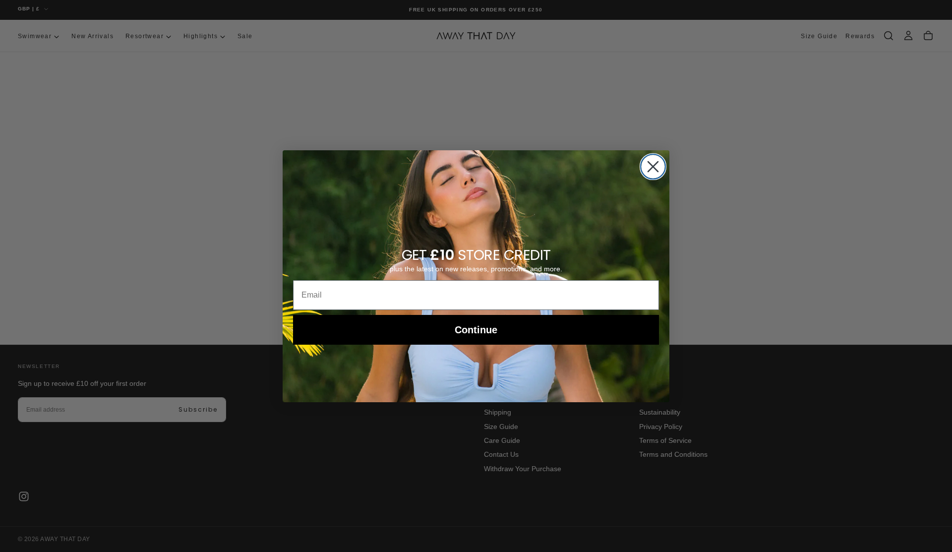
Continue (476, 329)
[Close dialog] (653, 166)
